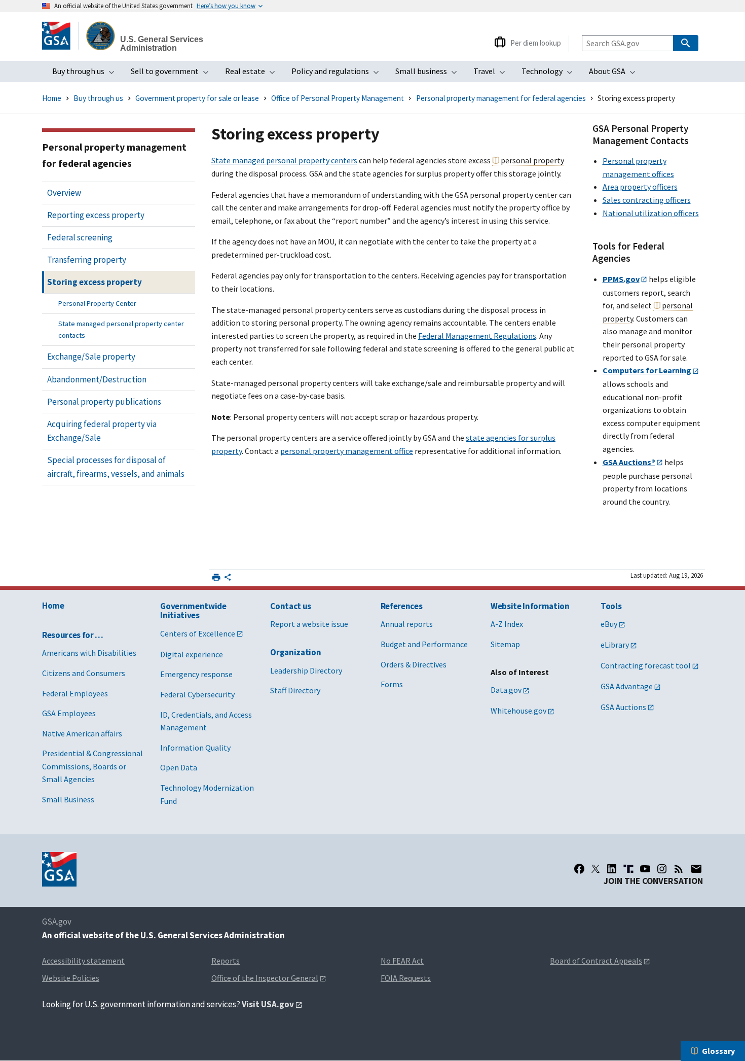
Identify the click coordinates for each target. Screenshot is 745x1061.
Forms (392, 684)
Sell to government (173, 74)
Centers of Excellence (197, 633)
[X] (595, 869)
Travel (492, 74)
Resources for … (72, 635)
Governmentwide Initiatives (193, 610)
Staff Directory (295, 690)
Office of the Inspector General (264, 978)
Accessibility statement (83, 961)
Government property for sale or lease (197, 98)
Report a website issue (309, 624)
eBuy (609, 624)
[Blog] (679, 869)
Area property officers (640, 187)
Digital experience (191, 654)
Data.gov (506, 690)
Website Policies (70, 978)
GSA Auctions (623, 707)
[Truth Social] (628, 869)
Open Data (178, 767)
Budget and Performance (424, 644)
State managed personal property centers (284, 160)
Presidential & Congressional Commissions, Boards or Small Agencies (92, 766)
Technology (550, 74)
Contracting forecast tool (646, 665)
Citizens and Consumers (83, 673)
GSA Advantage (627, 686)
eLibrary (615, 645)
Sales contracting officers (647, 200)
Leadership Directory (306, 670)
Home (51, 98)
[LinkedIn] (612, 869)
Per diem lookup (535, 43)
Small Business (68, 799)
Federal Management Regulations (477, 336)
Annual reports (407, 624)
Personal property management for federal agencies (501, 98)
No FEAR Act (402, 961)
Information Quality (195, 747)
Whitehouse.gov (518, 710)
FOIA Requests (406, 978)
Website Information (530, 606)
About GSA (615, 74)
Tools (611, 606)
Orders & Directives (413, 664)
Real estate (253, 74)
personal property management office (346, 451)
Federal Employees (75, 693)
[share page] (227, 580)
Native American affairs (82, 733)
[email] (696, 869)
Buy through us (86, 74)
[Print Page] (216, 577)
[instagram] (662, 869)
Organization (295, 652)
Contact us (290, 606)
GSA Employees (69, 713)
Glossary (718, 1051)
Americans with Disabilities (89, 653)
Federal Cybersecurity (197, 694)
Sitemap (505, 644)
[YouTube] (645, 869)
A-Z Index (507, 624)
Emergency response (196, 674)
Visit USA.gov (268, 1004)
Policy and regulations (338, 74)
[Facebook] (579, 869)
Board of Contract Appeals (596, 961)
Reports (225, 961)
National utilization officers (651, 213)
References (402, 606)
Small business (429, 74)
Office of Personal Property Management (337, 98)
